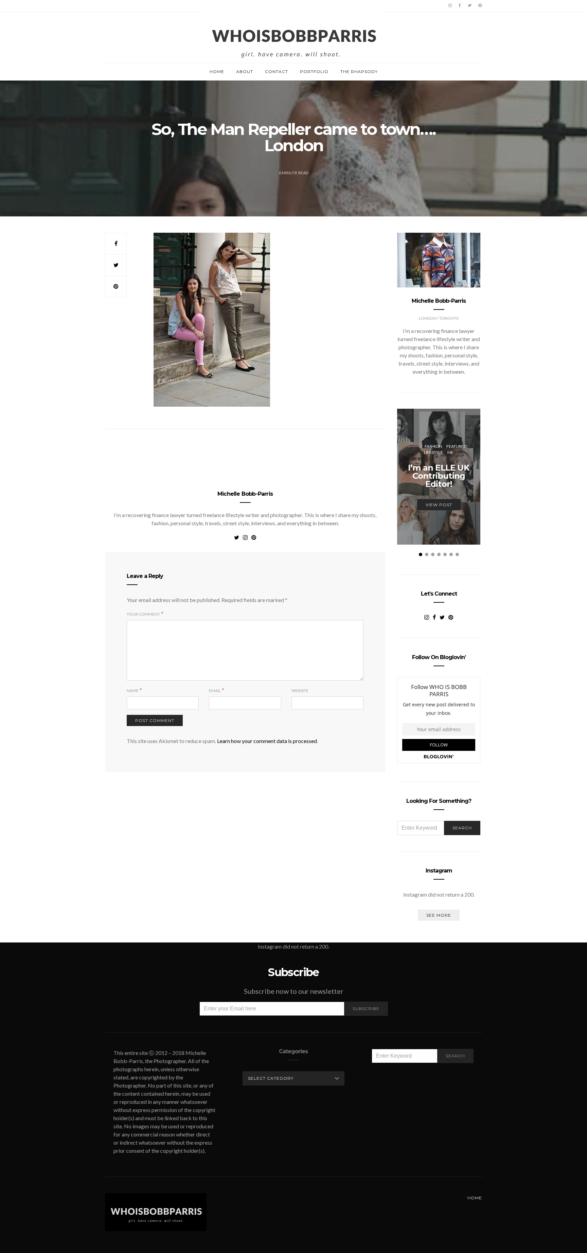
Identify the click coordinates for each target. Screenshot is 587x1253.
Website (299, 690)
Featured (456, 446)
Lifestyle (433, 452)
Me (450, 452)
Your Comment (143, 614)
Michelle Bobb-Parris (245, 494)
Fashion (433, 446)
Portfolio (314, 71)
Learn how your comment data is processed (267, 741)
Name (133, 690)
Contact (276, 71)
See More (438, 915)
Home (217, 71)
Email (215, 690)
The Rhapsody (359, 71)
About (244, 71)
